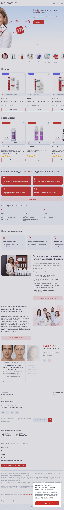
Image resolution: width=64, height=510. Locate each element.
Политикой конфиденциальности (43, 498)
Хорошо (46, 503)
